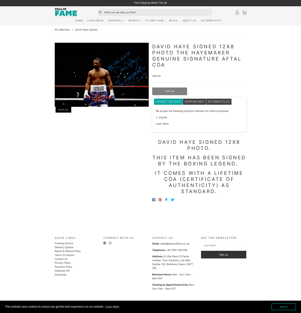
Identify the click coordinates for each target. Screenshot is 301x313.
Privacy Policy (63, 262)
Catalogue (95, 20)
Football (115, 20)
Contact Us (61, 258)
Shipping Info (62, 270)
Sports (133, 20)
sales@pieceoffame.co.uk (175, 243)
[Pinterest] (160, 199)
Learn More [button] (112, 306)
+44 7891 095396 (176, 250)
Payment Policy (63, 266)
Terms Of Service (64, 255)
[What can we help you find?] (158, 12)
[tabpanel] (199, 117)
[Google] (180, 199)
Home (79, 20)
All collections (62, 29)
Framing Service (64, 243)
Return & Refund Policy (68, 251)
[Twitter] (172, 199)
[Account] (237, 12)
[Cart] (244, 12)
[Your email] (223, 245)
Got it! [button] (284, 306)
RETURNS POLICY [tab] (219, 101)
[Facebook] (154, 199)
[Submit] (99, 12)
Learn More (162, 123)
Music (173, 20)
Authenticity (211, 20)
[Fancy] (166, 199)
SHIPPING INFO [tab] (194, 101)
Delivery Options (64, 247)
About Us (190, 20)
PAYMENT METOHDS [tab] (168, 101)
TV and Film (154, 20)
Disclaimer (60, 274)
